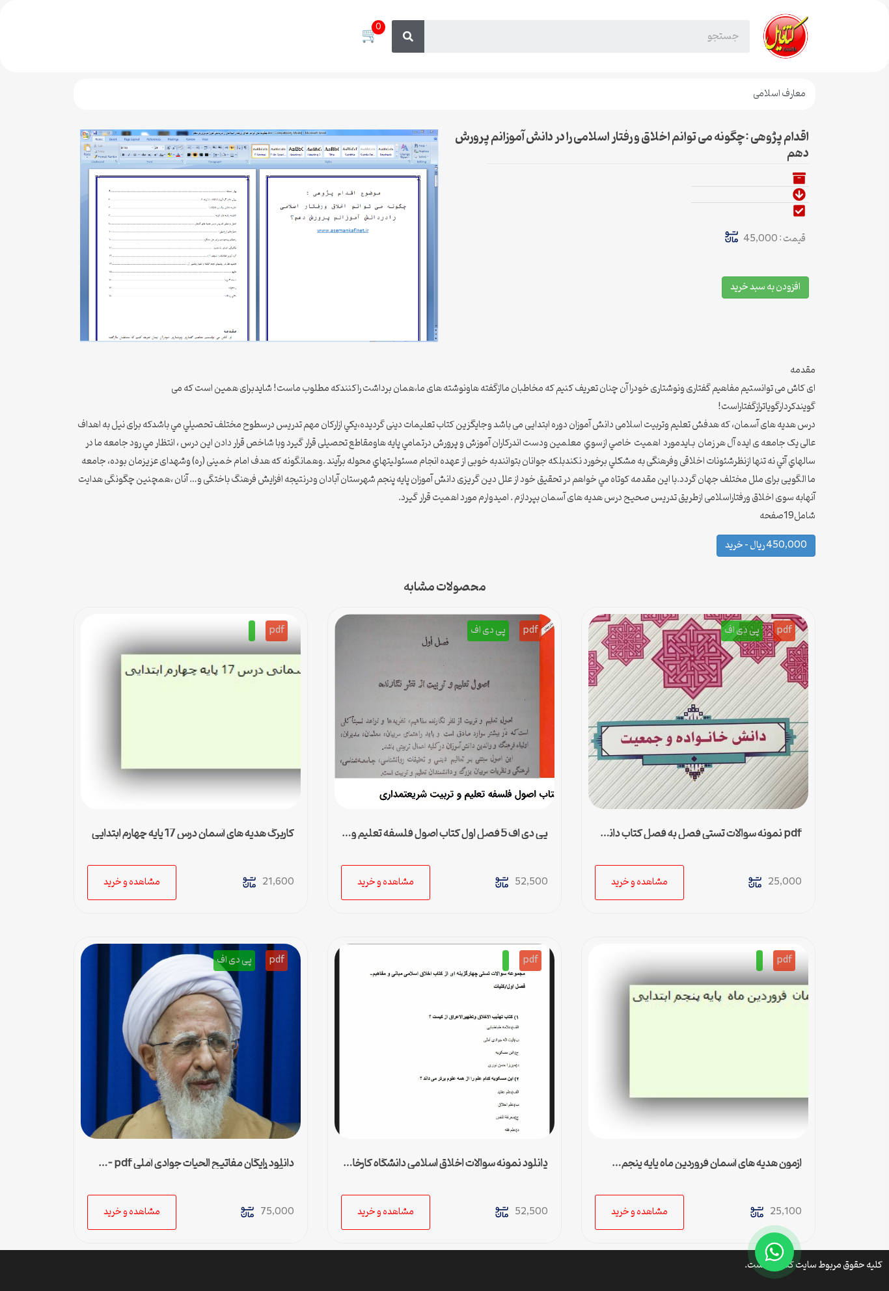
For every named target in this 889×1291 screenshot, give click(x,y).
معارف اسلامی (779, 94)
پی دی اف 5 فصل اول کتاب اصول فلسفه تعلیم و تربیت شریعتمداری (449, 839)
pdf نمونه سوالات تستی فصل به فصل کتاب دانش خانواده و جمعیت (699, 839)
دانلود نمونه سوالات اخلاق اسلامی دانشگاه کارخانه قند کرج (446, 1169)
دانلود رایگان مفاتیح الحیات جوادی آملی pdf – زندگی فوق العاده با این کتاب (201, 1169)
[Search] (408, 36)
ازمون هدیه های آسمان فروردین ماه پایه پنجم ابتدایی (712, 1169)
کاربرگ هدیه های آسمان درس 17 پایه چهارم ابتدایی (193, 834)
